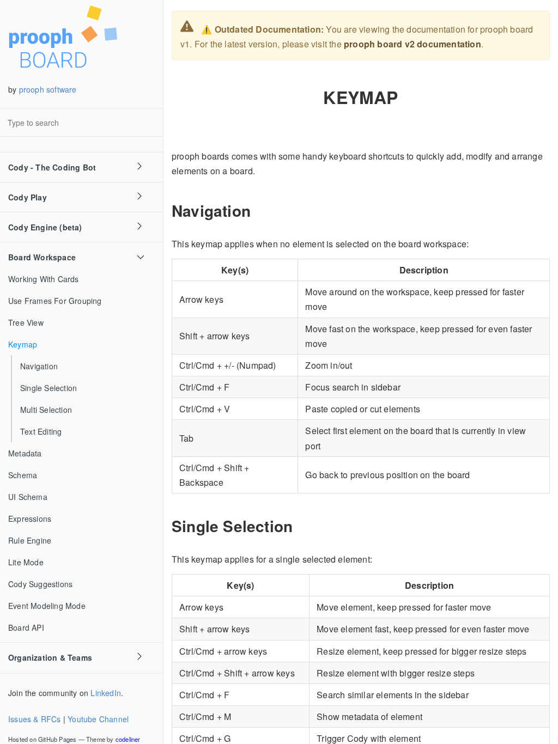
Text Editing (41, 431)
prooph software (48, 89)
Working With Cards (43, 278)
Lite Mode (26, 562)
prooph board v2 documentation (412, 44)
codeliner (128, 739)
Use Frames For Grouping (55, 300)
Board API (26, 627)
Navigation (39, 366)
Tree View (26, 322)
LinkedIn (105, 692)
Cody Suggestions (40, 583)
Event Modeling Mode (47, 605)
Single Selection (48, 387)
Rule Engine (29, 540)
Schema (22, 474)
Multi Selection (46, 409)
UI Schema (27, 496)
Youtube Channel (98, 718)
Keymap (22, 344)
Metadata (25, 453)
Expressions (29, 518)
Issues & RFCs (34, 718)
